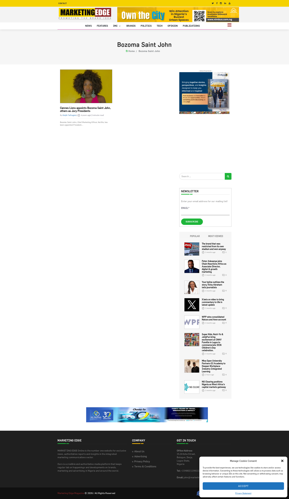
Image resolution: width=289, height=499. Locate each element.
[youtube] (229, 3)
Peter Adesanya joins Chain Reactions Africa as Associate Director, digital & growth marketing (214, 266)
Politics (146, 25)
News (88, 25)
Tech (160, 25)
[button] (282, 460)
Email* (185, 207)
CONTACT (62, 3)
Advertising (140, 456)
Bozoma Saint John (149, 51)
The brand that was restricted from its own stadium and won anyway (214, 246)
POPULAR (195, 236)
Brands (131, 25)
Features (102, 25)
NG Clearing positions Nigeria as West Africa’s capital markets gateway (214, 384)
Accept (243, 486)
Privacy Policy (142, 461)
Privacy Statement (243, 493)
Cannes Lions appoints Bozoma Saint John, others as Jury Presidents (85, 109)
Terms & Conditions (145, 466)
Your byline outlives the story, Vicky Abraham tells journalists (213, 285)
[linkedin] (225, 3)
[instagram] (221, 3)
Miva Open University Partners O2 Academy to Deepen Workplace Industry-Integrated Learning (213, 366)
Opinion (173, 25)
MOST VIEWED (215, 236)
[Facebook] (216, 3)
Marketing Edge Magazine (71, 493)
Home (131, 51)
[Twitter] (213, 3)
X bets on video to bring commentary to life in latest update (213, 302)
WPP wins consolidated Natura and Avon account (214, 318)
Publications (191, 25)
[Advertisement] (204, 143)
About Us (139, 451)
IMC (115, 25)
